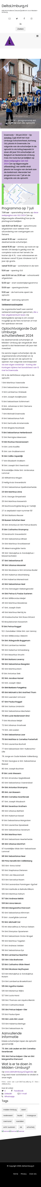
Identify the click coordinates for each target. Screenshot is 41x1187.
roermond (7, 1121)
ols (21, 1127)
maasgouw (31, 1115)
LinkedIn (8, 1093)
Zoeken (20, 29)
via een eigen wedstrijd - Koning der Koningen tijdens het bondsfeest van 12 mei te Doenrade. (20, 367)
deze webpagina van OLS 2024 (20, 214)
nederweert (8, 1115)
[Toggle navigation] (37, 36)
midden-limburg (10, 1110)
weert (23, 1110)
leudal (19, 1115)
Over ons (32, 1174)
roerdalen (20, 1121)
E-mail (23, 1093)
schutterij (30, 1127)
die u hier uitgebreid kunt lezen (20, 313)
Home (15, 1174)
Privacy (24, 1174)
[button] (4, 194)
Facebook (18, 1090)
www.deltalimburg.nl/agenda (19, 1071)
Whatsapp (9, 1096)
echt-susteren (9, 1127)
